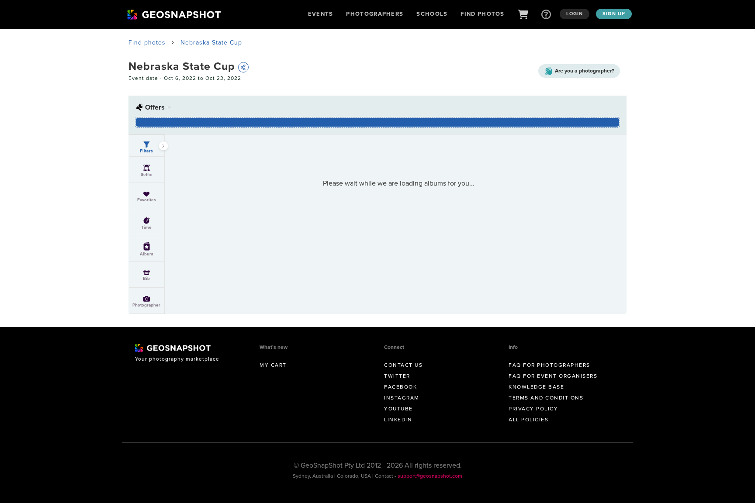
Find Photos (482, 14)
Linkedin (398, 420)
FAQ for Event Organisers (553, 376)
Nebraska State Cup (211, 42)
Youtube (398, 409)
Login (574, 13)
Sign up (614, 13)
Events (320, 14)
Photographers (374, 14)
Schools (431, 14)
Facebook (400, 387)
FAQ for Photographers (549, 365)
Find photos (147, 42)
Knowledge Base (536, 387)
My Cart (273, 365)
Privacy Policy (533, 409)
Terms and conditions (546, 398)
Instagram (401, 398)
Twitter (397, 376)
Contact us (403, 365)
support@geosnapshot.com (430, 476)
